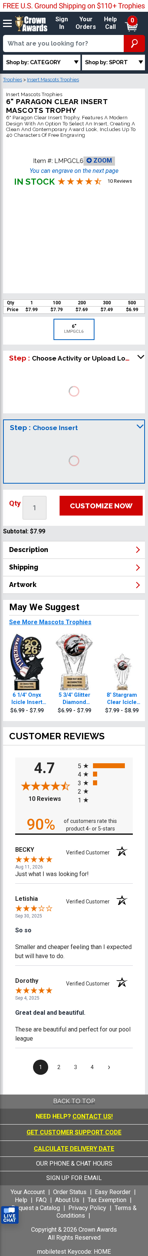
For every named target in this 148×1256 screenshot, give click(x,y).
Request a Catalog (35, 1208)
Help (21, 1200)
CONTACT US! (92, 1116)
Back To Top (74, 1101)
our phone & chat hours (74, 1163)
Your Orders (86, 23)
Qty (15, 503)
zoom (102, 160)
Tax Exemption (107, 1200)
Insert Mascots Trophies (53, 79)
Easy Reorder (113, 1192)
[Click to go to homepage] (31, 23)
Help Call (110, 23)
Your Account (28, 1192)
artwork (22, 584)
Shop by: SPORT (106, 62)
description (28, 550)
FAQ (41, 1200)
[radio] (105, 765)
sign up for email (74, 1178)
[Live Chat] (10, 1215)
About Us (67, 1200)
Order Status (70, 1192)
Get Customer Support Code (74, 1132)
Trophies (12, 79)
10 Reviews (51, 798)
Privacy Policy (87, 1208)
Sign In (61, 23)
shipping (23, 567)
